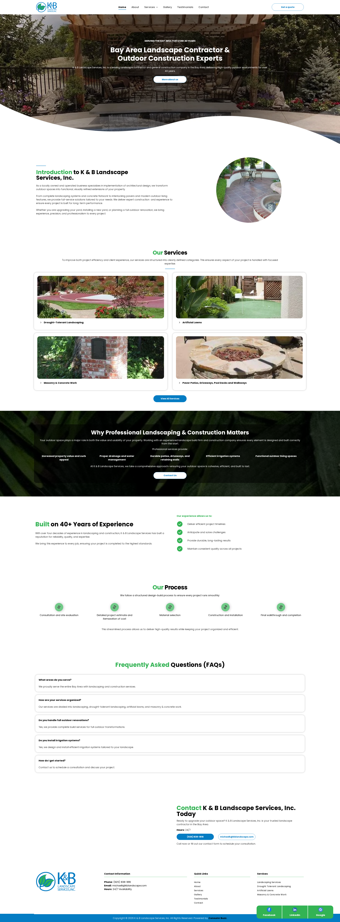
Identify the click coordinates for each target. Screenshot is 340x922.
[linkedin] (295, 910)
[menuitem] (122, 7)
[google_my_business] (320, 910)
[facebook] (269, 910)
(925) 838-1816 (122, 882)
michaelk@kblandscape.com (129, 885)
